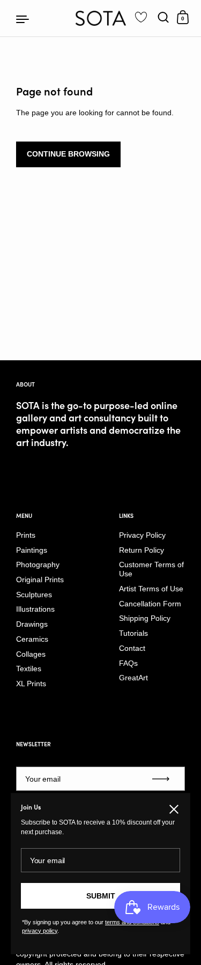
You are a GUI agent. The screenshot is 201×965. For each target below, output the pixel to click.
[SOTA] (100, 18)
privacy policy (39, 930)
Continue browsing (68, 154)
